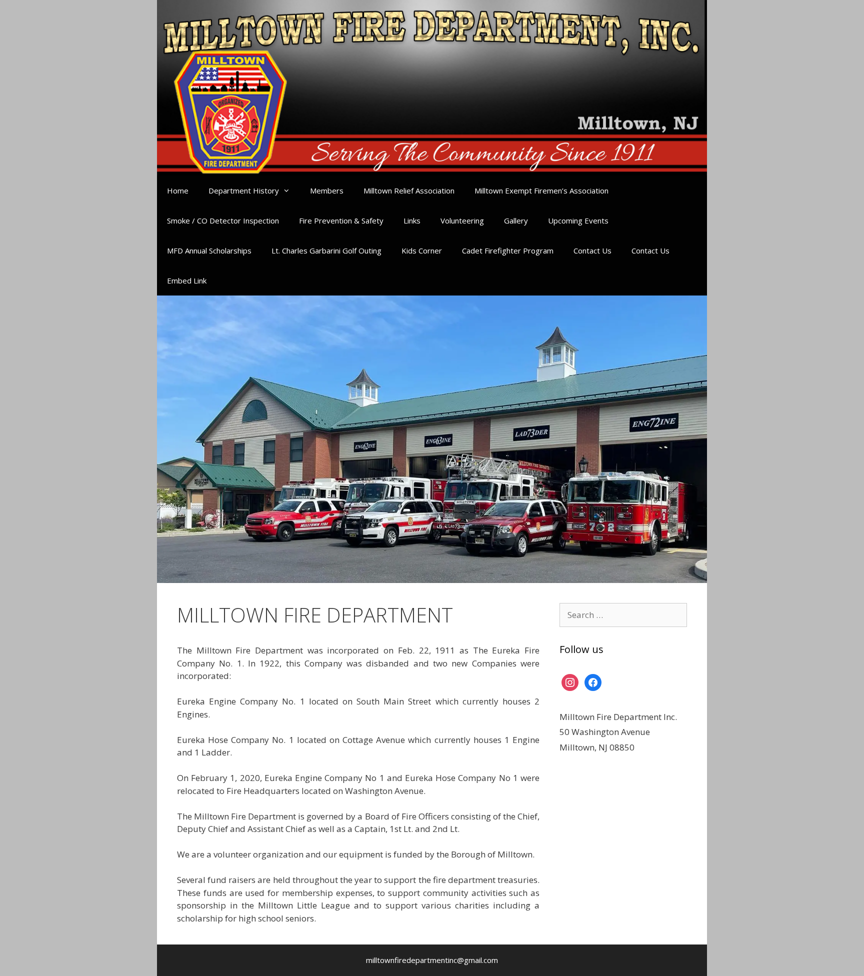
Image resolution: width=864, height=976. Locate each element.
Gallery (516, 221)
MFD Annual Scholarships (209, 251)
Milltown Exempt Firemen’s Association (541, 191)
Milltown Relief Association (409, 191)
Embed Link (186, 281)
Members (327, 191)
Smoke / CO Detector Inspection (223, 221)
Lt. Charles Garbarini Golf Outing (327, 251)
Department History (243, 191)
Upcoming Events (578, 221)
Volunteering (462, 221)
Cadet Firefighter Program (508, 251)
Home (177, 191)
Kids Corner (422, 251)
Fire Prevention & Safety (341, 221)
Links (412, 221)
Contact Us (593, 251)
